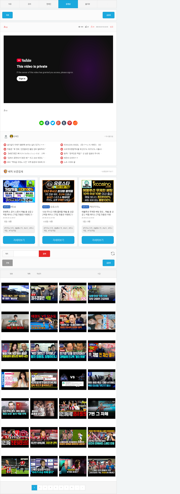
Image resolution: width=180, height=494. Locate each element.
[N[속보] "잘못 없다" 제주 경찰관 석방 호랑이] (44, 293)
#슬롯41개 (18, 228)
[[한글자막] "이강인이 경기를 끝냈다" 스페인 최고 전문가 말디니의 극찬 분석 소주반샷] (72, 466)
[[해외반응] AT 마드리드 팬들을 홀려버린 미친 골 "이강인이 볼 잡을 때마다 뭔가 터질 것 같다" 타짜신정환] (101, 437)
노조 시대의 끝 (69, 162)
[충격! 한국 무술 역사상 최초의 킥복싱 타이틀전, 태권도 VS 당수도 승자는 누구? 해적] (44, 322)
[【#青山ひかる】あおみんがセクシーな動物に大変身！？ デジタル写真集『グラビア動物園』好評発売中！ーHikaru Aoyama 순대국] (101, 322)
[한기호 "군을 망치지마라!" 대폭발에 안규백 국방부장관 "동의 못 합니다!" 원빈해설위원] (72, 350)
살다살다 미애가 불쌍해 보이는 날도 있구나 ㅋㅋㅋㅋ (27, 145)
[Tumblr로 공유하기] (64, 123)
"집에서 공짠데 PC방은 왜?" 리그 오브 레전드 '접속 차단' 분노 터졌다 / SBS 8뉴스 (27, 158)
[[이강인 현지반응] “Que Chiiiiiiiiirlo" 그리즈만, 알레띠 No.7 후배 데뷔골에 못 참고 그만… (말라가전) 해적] (44, 437)
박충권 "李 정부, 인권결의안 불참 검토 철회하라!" (26, 149)
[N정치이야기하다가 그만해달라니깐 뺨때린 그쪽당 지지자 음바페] (15, 293)
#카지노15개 (9, 228)
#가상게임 (12, 231)
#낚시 (26, 228)
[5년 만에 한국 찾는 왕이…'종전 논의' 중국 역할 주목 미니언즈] (15, 408)
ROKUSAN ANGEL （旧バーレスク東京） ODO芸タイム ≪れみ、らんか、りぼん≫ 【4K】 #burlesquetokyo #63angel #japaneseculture (83, 145)
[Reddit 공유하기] (75, 123)
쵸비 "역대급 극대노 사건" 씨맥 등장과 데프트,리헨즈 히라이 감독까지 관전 (27, 162)
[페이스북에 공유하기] (47, 123)
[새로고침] (112, 253)
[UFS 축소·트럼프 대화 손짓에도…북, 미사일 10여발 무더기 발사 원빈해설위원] (101, 379)
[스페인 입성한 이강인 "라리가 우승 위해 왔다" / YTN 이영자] (44, 466)
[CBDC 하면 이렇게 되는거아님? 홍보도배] (101, 350)
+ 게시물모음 (108, 136)
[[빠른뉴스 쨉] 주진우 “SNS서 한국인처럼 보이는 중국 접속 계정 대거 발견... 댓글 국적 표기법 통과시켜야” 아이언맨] (44, 379)
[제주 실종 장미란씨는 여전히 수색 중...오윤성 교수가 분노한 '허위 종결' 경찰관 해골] (15, 350)
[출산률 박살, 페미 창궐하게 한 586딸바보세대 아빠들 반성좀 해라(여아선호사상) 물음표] (15, 322)
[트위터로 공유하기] (52, 123)
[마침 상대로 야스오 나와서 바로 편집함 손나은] (72, 379)
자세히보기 (19, 239)
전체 (7, 263)
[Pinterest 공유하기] (69, 123)
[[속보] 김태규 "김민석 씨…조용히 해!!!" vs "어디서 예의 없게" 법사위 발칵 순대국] (72, 322)
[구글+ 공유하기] (58, 123)
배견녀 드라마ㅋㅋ (71, 158)
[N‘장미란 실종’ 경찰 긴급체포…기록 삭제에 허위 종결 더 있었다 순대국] (101, 293)
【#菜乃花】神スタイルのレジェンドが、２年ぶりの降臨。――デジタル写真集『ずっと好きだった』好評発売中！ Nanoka (27, 153)
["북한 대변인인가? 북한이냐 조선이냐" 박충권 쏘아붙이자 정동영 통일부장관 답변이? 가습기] (44, 350)
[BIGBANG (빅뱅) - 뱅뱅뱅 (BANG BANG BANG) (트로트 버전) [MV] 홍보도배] (44, 408)
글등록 (108, 15)
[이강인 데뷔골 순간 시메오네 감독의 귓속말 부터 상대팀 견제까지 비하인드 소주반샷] (72, 437)
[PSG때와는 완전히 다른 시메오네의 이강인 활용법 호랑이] (101, 408)
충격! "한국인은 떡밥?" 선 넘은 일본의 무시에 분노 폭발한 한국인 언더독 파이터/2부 (83, 153)
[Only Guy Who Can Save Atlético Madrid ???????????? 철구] (15, 466)
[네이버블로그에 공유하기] (41, 123)
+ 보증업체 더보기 (107, 171)
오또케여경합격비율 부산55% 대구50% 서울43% (83, 149)
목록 (7, 15)
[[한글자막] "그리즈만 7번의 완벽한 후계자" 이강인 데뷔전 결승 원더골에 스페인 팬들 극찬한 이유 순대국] (101, 466)
